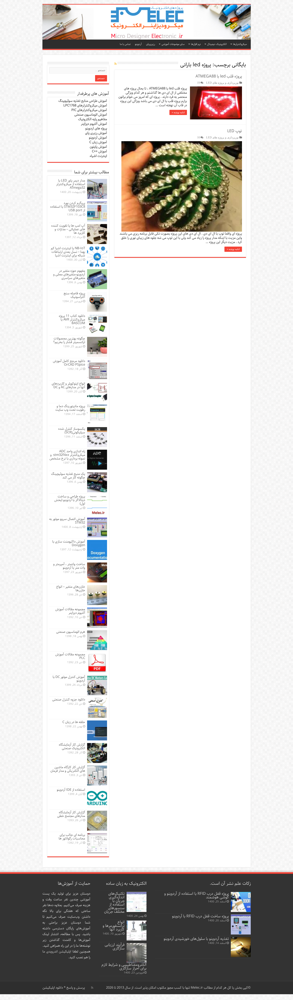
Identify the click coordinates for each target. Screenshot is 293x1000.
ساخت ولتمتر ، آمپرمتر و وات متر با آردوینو (69, 566)
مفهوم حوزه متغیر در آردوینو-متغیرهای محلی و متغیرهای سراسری (69, 274)
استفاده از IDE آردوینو (71, 790)
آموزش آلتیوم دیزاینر (94, 124)
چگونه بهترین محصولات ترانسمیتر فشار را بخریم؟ (69, 340)
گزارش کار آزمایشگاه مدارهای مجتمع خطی (71, 814)
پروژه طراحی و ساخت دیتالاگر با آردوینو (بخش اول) (69, 500)
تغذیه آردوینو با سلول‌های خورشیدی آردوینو (196, 939)
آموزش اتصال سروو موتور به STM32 (67, 521)
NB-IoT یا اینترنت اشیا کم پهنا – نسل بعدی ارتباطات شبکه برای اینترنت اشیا (68, 251)
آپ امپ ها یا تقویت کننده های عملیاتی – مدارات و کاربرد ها (68, 229)
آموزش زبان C (98, 142)
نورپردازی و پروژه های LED (222, 82)
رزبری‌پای (150, 44)
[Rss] (92, 987)
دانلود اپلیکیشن (52, 988)
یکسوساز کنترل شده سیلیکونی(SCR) (71, 430)
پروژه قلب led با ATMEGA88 (219, 76)
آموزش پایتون (98, 147)
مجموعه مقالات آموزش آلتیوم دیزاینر (70, 611)
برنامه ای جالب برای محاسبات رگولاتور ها (72, 836)
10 (198, 137)
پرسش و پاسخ (75, 988)
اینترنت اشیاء (98, 156)
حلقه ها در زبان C (73, 722)
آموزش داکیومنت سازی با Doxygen (68, 543)
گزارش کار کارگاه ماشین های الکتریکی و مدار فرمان (67, 769)
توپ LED (234, 131)
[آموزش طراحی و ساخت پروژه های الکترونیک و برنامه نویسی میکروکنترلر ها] (146, 22)
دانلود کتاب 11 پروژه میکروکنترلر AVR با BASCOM (72, 319)
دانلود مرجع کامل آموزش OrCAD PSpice (69, 363)
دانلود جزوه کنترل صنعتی (68, 699)
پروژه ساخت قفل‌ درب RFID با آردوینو (200, 916)
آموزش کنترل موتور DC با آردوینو (69, 679)
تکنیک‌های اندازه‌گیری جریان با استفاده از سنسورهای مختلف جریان (114, 902)
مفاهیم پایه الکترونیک (92, 119)
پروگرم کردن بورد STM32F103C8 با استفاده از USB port (67, 206)
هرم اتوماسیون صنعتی (70, 632)
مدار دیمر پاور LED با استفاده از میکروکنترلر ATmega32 (70, 184)
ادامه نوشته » (178, 112)
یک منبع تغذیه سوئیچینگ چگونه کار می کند (68, 475)
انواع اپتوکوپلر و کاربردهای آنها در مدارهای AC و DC (68, 385)
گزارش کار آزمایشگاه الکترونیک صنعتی (72, 746)
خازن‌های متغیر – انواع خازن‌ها (70, 588)
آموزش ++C (99, 151)
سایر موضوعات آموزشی (173, 44)
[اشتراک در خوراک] (115, 64)
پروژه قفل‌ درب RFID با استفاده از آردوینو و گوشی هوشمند (196, 895)
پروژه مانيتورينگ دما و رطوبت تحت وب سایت (70, 408)
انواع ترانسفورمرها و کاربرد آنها (114, 926)
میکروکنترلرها (240, 44)
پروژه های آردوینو (96, 128)
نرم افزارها (196, 44)
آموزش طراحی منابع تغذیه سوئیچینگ (82, 101)
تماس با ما (125, 44)
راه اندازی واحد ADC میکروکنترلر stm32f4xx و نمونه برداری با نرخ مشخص (67, 454)
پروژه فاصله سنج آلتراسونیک (74, 295)
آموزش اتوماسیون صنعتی (90, 115)
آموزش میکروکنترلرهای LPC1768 (85, 105)
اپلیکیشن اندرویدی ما (56, 951)
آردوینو (138, 44)
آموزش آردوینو (98, 138)
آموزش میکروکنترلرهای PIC (89, 110)
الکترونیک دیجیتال (217, 44)
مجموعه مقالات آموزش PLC (70, 656)
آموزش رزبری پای (96, 133)
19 (198, 82)
